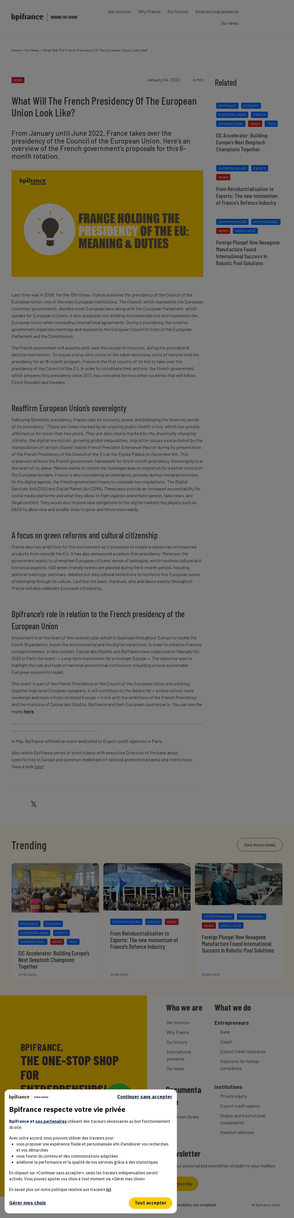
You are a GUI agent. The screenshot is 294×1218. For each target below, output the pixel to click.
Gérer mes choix (27, 1203)
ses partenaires (51, 1121)
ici (108, 1189)
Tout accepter (151, 1203)
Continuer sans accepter (144, 1097)
